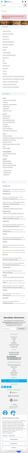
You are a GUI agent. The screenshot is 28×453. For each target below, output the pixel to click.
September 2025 (7, 211)
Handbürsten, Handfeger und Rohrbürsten (13, 138)
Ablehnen (14, 447)
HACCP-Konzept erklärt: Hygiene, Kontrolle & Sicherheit (13, 246)
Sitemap (5, 63)
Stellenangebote (7, 52)
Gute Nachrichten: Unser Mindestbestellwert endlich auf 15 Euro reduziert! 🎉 (13, 203)
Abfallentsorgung (7, 161)
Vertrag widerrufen (14, 380)
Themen (5, 71)
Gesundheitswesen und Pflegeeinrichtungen (13, 79)
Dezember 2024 (6, 267)
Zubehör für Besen (7, 110)
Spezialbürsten (6, 126)
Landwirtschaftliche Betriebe (10, 84)
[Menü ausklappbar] (2, 1)
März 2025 (5, 254)
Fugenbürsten (6, 118)
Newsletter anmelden (8, 33)
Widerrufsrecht (6, 65)
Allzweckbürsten (7, 116)
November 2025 (6, 193)
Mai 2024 (5, 290)
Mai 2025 (5, 241)
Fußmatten (5, 155)
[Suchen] (25, 5)
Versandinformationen (8, 44)
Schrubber (5, 124)
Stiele (4, 146)
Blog (14, 341)
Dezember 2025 (6, 186)
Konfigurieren (14, 443)
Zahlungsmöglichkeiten (8, 41)
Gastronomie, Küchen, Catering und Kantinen (14, 76)
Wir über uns (6, 39)
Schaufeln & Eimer (7, 142)
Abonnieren (21, 328)
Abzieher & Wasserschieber (9, 153)
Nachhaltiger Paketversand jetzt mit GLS (13, 208)
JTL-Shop (16, 451)
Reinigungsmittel (7, 170)
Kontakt (4, 49)
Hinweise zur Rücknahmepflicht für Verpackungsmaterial (11, 302)
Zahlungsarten (14, 347)
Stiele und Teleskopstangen (9, 165)
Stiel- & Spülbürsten (7, 128)
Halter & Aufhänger (7, 135)
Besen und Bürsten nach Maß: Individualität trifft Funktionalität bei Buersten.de (13, 263)
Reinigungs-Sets (7, 172)
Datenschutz (12, 435)
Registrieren (6, 36)
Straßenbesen (6, 106)
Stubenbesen (6, 108)
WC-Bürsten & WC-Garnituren (10, 130)
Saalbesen (5, 102)
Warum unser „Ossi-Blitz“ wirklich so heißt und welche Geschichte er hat (13, 197)
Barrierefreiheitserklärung (9, 55)
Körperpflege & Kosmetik (9, 120)
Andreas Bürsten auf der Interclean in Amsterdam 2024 (12, 294)
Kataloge (5, 73)
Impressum (5, 435)
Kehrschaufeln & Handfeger (9, 100)
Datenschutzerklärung (7, 322)
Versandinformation (14, 345)
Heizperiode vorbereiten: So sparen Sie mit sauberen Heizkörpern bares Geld (13, 217)
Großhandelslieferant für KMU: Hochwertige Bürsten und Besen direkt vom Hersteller (13, 286)
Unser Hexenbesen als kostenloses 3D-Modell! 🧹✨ (14, 251)
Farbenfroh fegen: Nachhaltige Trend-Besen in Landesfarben (14, 190)
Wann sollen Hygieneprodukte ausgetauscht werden (13, 281)
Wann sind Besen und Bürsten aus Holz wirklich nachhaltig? (12, 271)
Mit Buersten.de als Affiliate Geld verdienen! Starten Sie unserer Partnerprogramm (13, 238)
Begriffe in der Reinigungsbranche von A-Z (13, 213)
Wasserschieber (6, 148)
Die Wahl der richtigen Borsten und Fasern (13, 277)
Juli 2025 (5, 234)
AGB (4, 60)
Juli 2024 (5, 275)
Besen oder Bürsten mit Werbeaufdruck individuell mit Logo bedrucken (12, 258)
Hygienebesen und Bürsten (9, 140)
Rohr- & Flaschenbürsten (9, 122)
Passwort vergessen (14, 354)
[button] (22, 1)
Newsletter (5, 47)
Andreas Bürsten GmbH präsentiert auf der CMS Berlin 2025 (13, 230)
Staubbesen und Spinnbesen (10, 104)
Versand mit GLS (7, 31)
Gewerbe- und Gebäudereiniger (10, 81)
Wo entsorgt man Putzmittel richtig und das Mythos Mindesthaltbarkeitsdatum (13, 225)
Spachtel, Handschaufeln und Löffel (11, 144)
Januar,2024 (5, 297)
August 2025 (6, 221)
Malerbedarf (6, 174)
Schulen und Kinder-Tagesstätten (11, 87)
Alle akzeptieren (14, 439)
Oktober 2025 (6, 206)
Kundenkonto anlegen (14, 352)
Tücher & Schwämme (8, 167)
